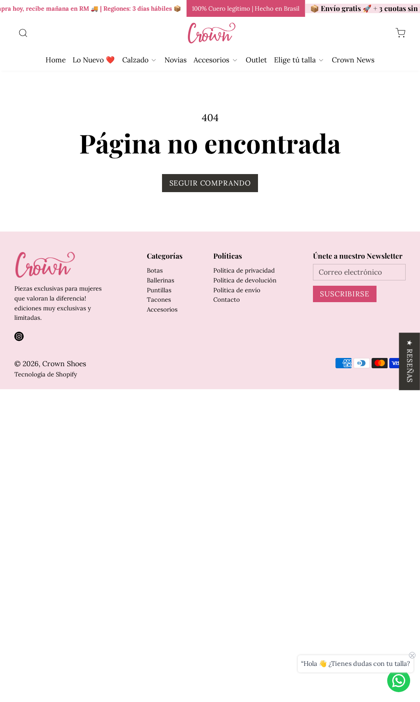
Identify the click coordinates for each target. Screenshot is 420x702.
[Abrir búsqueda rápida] (23, 33)
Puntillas (159, 290)
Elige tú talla (295, 59)
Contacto (226, 299)
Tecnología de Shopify (45, 374)
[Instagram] (19, 336)
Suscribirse (345, 293)
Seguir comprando (210, 183)
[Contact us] (398, 680)
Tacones (159, 299)
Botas (155, 270)
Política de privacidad (244, 270)
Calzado (135, 59)
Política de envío (236, 290)
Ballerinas (160, 280)
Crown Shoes (64, 363)
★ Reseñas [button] (410, 361)
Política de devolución (244, 280)
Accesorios (211, 59)
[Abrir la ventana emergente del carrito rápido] (400, 33)
